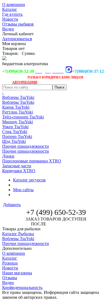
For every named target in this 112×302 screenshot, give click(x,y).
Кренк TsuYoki (15, 107)
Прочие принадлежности (25, 146)
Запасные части (16, 165)
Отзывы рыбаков (18, 24)
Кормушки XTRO (18, 170)
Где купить (12, 14)
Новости (10, 19)
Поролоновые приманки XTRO (31, 161)
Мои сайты (23, 189)
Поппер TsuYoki (17, 136)
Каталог (9, 9)
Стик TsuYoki (14, 131)
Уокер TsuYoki (15, 126)
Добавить (12, 204)
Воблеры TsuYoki (18, 97)
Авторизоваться (17, 38)
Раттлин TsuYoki (17, 112)
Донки (8, 156)
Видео (8, 29)
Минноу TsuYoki (17, 121)
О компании (13, 4)
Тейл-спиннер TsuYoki (23, 117)
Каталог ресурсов (29, 180)
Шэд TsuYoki (14, 141)
